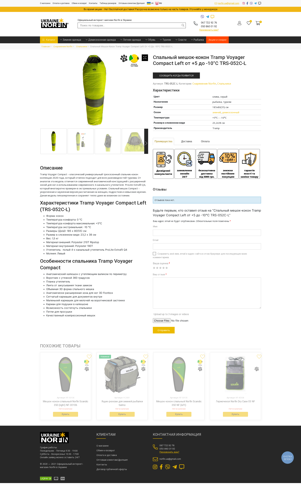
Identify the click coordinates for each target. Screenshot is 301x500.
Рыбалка (199, 39)
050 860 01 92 (209, 26)
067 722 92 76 (209, 22)
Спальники (81, 46)
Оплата (205, 141)
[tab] (163, 141)
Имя (155, 226)
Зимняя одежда (72, 39)
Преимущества (163, 141)
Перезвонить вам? (209, 30)
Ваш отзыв (160, 274)
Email (155, 240)
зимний (216, 112)
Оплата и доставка (61, 3)
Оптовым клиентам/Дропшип (132, 3)
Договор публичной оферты (111, 469)
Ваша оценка (161, 263)
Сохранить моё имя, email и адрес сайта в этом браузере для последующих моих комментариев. (200, 255)
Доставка (186, 141)
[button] (88, 355)
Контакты (93, 3)
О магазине (45, 3)
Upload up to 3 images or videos (171, 314)
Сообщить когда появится (176, 75)
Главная (46, 46)
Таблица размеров (108, 3)
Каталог (50, 39)
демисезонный (230, 112)
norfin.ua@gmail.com (228, 3)
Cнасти (182, 39)
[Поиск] (183, 25)
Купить (65, 414)
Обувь (151, 39)
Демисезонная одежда (102, 39)
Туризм (167, 39)
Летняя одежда (132, 39)
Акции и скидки (217, 39)
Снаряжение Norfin (62, 46)
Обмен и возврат (79, 3)
